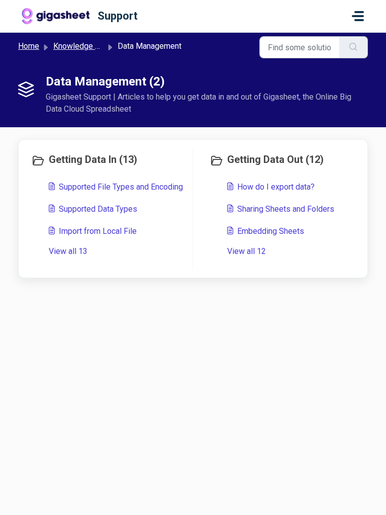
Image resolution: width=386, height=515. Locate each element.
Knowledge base (83, 46)
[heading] (109, 160)
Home (28, 46)
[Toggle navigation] (358, 16)
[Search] (353, 47)
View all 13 (68, 251)
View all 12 (246, 251)
